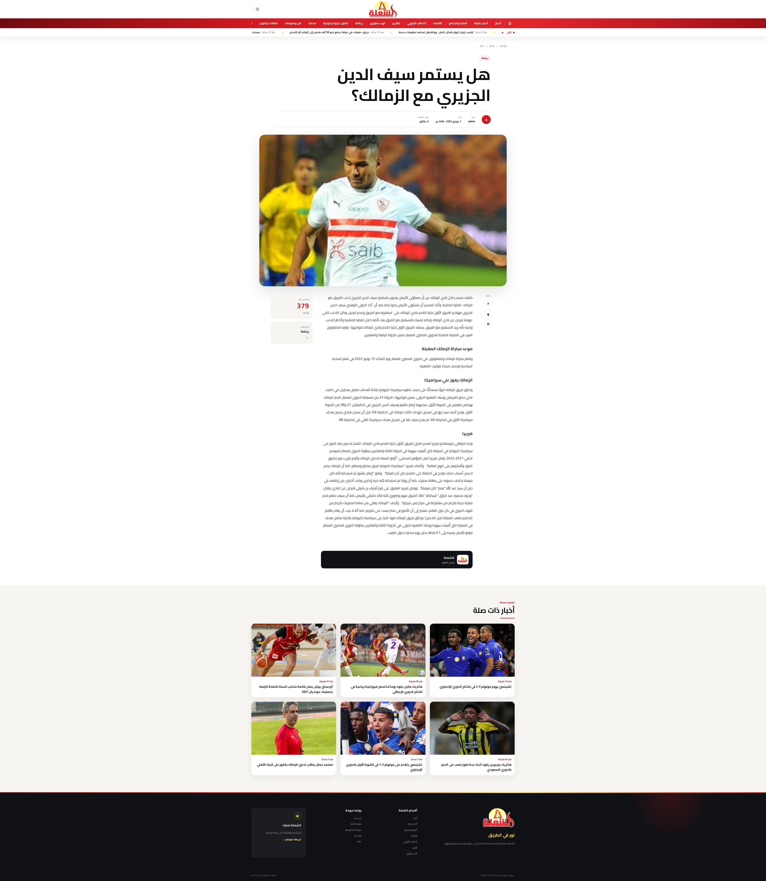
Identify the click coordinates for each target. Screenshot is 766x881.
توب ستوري (377, 23)
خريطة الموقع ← (291, 840)
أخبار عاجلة (481, 23)
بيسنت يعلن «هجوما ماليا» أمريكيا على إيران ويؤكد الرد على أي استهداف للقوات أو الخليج (268, 32)
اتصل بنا (357, 836)
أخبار (498, 23)
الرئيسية (503, 46)
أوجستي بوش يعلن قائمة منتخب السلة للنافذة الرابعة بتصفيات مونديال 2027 (296, 689)
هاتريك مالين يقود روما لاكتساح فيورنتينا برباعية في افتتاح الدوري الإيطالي (386, 689)
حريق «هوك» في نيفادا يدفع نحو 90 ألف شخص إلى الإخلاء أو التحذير (391, 32)
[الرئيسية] (510, 23)
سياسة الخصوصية (353, 830)
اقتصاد (437, 23)
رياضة (359, 23)
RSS (359, 842)
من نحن (357, 818)
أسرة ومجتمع (458, 23)
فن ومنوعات (293, 23)
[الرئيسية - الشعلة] (383, 9)
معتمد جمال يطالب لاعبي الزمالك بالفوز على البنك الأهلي (295, 764)
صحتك (312, 23)
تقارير (396, 23)
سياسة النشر (355, 824)
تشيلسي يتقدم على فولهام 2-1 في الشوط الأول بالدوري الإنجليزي (384, 767)
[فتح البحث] (257, 9)
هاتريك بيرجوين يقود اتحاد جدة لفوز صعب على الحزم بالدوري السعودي (476, 767)
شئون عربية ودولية (335, 23)
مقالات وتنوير (268, 23)
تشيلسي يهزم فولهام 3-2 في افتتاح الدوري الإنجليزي (475, 686)
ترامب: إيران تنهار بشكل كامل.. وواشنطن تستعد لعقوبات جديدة (497, 32)
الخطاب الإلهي (416, 23)
